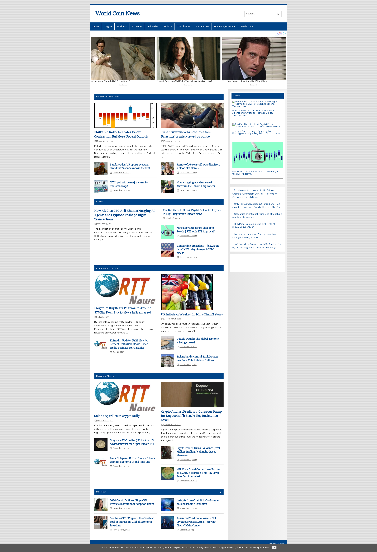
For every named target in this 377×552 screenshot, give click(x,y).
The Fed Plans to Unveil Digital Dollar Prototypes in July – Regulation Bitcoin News (256, 132)
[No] (373, 547)
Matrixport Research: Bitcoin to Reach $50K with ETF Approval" (255, 172)
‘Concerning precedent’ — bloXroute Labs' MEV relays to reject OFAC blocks (198, 249)
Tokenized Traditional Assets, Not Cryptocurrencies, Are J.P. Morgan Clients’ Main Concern (196, 522)
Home (95, 26)
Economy (137, 26)
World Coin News (117, 13)
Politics (168, 26)
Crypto (108, 26)
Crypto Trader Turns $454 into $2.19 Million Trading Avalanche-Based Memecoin (198, 452)
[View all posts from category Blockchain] (220, 492)
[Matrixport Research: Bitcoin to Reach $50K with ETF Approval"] (257, 167)
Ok (274, 547)
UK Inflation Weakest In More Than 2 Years (192, 314)
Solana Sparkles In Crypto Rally (117, 416)
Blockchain (101, 492)
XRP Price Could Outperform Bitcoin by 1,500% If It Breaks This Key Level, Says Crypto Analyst (198, 473)
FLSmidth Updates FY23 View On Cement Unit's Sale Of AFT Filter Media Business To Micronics (129, 344)
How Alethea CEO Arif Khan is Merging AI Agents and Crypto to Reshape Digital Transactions (124, 215)
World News (183, 26)
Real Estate (247, 26)
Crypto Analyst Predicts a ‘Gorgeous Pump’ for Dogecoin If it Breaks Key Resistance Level (191, 416)
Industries (152, 26)
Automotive (202, 26)
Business (122, 26)
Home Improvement (225, 26)
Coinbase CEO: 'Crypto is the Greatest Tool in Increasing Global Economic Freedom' (132, 522)
